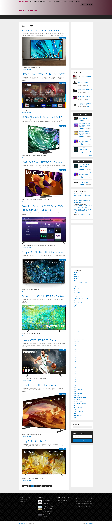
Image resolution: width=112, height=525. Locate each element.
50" (50, 33)
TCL (75, 405)
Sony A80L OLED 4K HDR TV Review (42, 252)
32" (75, 345)
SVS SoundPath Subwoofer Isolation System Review (84, 104)
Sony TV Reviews (49, 35)
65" (54, 33)
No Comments (59, 35)
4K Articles (76, 272)
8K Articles (76, 278)
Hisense (34, 345)
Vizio (75, 413)
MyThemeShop (89, 523)
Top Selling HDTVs (57, 1)
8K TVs (75, 280)
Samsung (42, 121)
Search (82, 440)
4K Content (76, 274)
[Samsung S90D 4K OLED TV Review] (44, 139)
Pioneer (75, 327)
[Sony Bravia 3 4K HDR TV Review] (44, 51)
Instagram (60, 506)
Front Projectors (78, 294)
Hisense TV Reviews (42, 345)
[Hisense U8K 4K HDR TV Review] (44, 363)
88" (75, 381)
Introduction (23, 496)
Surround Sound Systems (80, 403)
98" (56, 444)
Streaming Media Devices (80, 397)
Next (49, 486)
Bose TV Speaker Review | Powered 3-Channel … (48, 515)
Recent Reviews (82, 114)
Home (21, 16)
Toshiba (75, 409)
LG (28, 167)
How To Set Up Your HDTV (67, 16)
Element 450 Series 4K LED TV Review (43, 74)
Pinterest (60, 507)
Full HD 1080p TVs (78, 296)
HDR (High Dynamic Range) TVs (40, 78)
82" (75, 373)
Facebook (60, 502)
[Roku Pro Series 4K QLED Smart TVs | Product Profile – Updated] (44, 230)
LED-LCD (34, 35)
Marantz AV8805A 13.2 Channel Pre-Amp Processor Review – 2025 (85, 149)
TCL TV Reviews (78, 407)
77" (54, 120)
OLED (33, 121)
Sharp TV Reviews (78, 389)
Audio (75, 286)
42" (40, 120)
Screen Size (76, 341)
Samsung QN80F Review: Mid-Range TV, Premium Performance (85, 125)
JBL (75, 307)
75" (56, 33)
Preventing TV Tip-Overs (80, 331)
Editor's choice (82, 162)
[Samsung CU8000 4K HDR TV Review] (44, 318)
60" (75, 363)
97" (54, 165)
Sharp (75, 387)
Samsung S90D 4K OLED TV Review (42, 116)
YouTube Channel (24, 1)
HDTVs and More (28, 10)
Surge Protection (78, 401)
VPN (75, 417)
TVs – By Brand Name (39, 16)
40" (75, 347)
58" (75, 361)
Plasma (75, 329)
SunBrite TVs (77, 399)
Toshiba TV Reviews (78, 411)
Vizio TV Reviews (78, 415)
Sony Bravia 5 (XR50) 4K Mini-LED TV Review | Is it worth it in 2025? (85, 133)
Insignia (75, 305)
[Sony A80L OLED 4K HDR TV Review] (44, 273)
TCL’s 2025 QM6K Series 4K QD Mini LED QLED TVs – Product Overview (82, 200)
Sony (43, 35)
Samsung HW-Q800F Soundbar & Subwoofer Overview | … (83, 82)
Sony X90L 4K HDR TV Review (39, 441)
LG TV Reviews (33, 167)
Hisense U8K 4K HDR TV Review (40, 340)
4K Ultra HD (46, 33)
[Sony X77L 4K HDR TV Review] (44, 413)
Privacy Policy (23, 499)
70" (55, 77)
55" (52, 33)
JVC (75, 309)
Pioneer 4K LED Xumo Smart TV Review (85, 90)
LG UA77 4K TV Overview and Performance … (84, 97)
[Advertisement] (82, 44)
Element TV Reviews (27, 78)
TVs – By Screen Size (52, 16)
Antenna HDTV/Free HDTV (80, 282)
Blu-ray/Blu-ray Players (79, 288)
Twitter (60, 504)
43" (42, 33)
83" (56, 120)
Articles (65, 1)
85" (58, 33)
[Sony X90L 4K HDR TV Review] (44, 462)
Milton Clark (25, 33)
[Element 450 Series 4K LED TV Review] (44, 95)
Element (62, 77)
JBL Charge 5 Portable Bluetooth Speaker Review (48, 508)
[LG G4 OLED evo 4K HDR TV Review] (44, 183)
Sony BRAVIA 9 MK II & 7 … (84, 75)
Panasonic (76, 323)
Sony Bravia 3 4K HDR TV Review (41, 30)
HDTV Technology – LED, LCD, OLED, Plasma (40, 1)
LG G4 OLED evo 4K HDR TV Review (42, 162)
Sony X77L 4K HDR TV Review (39, 385)
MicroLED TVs (77, 317)
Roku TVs (58, 213)
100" (44, 343)
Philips (75, 325)
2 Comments (53, 257)
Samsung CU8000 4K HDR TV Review (43, 296)
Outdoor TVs (77, 321)
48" (42, 120)
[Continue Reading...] (26, 69)
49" (75, 355)
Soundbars (76, 395)
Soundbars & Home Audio (84, 16)
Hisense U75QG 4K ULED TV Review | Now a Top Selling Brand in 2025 (85, 141)
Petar (75, 209)
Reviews (28, 16)
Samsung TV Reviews (50, 121)
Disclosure (22, 501)
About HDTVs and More (74, 1)
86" (59, 77)
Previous (25, 486)
